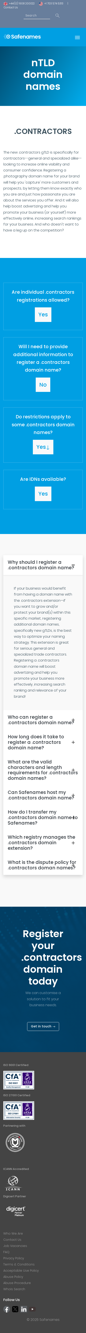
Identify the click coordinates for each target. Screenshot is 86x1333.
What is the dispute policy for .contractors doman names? (42, 865)
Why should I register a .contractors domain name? (41, 565)
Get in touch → (43, 1026)
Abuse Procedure (17, 1283)
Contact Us (11, 7)
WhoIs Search (14, 1289)
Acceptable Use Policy (21, 1270)
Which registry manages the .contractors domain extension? (41, 842)
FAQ (6, 1252)
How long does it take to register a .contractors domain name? (36, 742)
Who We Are (13, 1233)
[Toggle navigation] (77, 37)
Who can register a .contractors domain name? (41, 720)
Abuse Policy (13, 1277)
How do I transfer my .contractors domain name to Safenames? (43, 817)
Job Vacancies (15, 1246)
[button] (43, 306)
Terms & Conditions (19, 1264)
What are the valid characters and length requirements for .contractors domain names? (43, 770)
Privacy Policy (13, 1258)
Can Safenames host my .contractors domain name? (41, 795)
